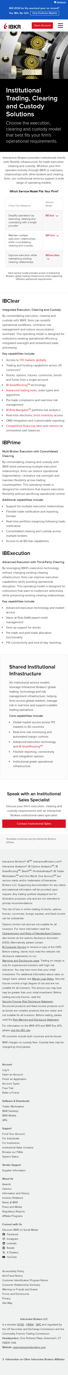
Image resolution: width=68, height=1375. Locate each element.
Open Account (42, 25)
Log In (5, 1070)
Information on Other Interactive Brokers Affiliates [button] (35, 1359)
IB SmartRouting (18, 385)
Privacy (6, 1298)
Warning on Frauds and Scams (20, 1289)
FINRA (30, 1324)
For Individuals (10, 1138)
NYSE (20, 1324)
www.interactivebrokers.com (29, 1347)
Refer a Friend (10, 1092)
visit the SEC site (20, 1030)
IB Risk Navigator (18, 410)
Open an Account (12, 1074)
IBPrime (50, 235)
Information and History (15, 1193)
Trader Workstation (13, 1106)
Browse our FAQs (12, 1152)
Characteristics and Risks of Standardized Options (31, 933)
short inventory (43, 415)
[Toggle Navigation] (59, 25)
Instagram (12, 1239)
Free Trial (7, 1088)
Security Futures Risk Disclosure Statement (27, 1001)
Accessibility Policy (13, 1271)
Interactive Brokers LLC (34, 1319)
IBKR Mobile (9, 1115)
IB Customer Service (14, 947)
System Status (10, 1156)
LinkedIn (11, 1243)
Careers (7, 1188)
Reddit (10, 1248)
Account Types (11, 1083)
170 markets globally (33, 360)
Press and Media (12, 1207)
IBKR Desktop (10, 1111)
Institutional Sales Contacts (17, 1147)
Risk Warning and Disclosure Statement (36, 1019)
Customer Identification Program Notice (25, 1280)
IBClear (50, 215)
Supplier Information (14, 1170)
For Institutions (11, 1143)
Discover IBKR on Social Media (20, 1229)
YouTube (11, 1257)
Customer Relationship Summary (21, 1284)
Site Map (7, 1303)
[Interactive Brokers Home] (12, 25)
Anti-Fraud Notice (12, 1275)
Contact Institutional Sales (34, 824)
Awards (6, 1184)
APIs (4, 1120)
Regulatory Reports (13, 1211)
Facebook (12, 1234)
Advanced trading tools (21, 390)
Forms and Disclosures (15, 1294)
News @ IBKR (10, 1202)
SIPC (38, 1324)
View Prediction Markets (44, 13)
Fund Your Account (13, 1134)
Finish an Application (14, 1079)
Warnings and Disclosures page (20, 960)
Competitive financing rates (24, 426)
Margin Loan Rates (43, 978)
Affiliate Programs (12, 1216)
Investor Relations (12, 1197)
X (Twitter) (12, 1252)
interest (54, 426)
